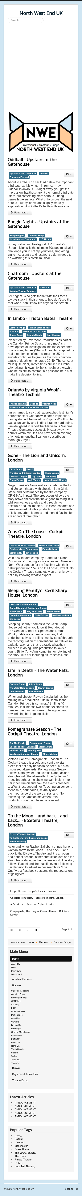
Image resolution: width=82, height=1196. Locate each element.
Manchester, (21, 1145)
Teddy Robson (17, 691)
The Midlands (17, 1049)
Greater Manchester (20, 1031)
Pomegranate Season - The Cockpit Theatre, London (34, 731)
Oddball (44, 173)
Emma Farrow (16, 480)
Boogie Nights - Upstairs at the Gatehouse (38, 224)
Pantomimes (17, 1014)
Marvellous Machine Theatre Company (29, 407)
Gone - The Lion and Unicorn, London (37, 457)
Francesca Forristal (19, 177)
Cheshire (15, 1018)
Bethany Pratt (35, 750)
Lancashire (16, 1035)
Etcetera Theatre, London (22, 834)
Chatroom (45, 287)
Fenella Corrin (17, 750)
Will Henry (51, 476)
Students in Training (20, 990)
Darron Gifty (16, 552)
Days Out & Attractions (25, 1074)
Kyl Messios (32, 552)
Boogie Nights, (17, 235)
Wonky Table (16, 611)
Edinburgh (16, 1028)
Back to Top (71, 1188)
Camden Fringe (36, 235)
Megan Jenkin (52, 472)
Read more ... (21, 212)
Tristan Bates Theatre (40, 327)
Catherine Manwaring (20, 615)
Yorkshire (15, 1059)
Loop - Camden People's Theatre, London (33, 891)
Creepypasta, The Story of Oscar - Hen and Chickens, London (40, 912)
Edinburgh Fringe (19, 997)
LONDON (15, 1038)
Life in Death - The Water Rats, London (38, 672)
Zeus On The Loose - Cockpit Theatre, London (36, 534)
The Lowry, (21, 1156)
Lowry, (18, 1135)
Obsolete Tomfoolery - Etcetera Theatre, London (37, 897)
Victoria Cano (45, 746)
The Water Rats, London (22, 687)
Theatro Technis (18, 403)
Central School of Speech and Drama (28, 608)
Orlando (34, 403)
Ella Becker (15, 618)
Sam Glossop (53, 334)
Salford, (19, 1139)
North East (16, 1045)
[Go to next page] (28, 930)
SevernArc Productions (34, 331)
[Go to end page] (36, 930)
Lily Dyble (37, 476)
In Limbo (14, 331)
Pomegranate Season (40, 743)
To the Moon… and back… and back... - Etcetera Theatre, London (38, 820)
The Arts (15, 1062)
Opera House (22, 1149)
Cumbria (15, 1021)
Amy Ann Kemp (34, 611)
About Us (15, 963)
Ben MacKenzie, (18, 743)
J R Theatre (45, 239)
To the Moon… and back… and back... (28, 837)
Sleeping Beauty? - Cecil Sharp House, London (37, 592)
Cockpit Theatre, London (22, 545)
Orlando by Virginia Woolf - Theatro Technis (34, 392)
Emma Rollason (50, 549)
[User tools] (69, 174)
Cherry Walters (50, 753)
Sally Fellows (41, 615)
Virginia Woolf (49, 403)
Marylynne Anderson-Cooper (24, 753)
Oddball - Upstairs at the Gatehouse (32, 161)
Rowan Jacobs (45, 687)
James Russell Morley (55, 480)
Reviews (17, 985)
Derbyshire (16, 1025)
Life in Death (35, 684)
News (14, 967)
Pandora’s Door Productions (24, 549)
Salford (14, 1052)
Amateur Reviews (22, 979)
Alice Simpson (35, 691)
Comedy (15, 1004)
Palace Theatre (23, 1159)
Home (15, 958)
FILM (13, 1007)
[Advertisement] (41, 68)
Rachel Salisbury (18, 841)
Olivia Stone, (16, 469)
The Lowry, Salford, (25, 1152)
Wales (14, 1055)
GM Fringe (16, 1000)
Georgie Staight (35, 334)
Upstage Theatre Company (23, 290)
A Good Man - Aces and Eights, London (32, 904)
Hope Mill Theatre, (25, 1166)
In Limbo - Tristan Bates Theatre (40, 318)
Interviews (16, 970)
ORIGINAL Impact (18, 476)
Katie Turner (34, 480)
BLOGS (16, 1068)
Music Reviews (18, 1011)
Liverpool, (20, 1142)
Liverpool (15, 1042)
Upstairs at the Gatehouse (23, 173)
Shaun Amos (16, 334)
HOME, (19, 1163)
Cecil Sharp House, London (23, 604)
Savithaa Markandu (62, 615)
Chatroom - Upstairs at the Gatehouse (34, 275)
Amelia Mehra (53, 611)
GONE (30, 469)
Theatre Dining (20, 1080)
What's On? (16, 974)
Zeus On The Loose (49, 545)
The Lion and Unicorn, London (25, 472)
